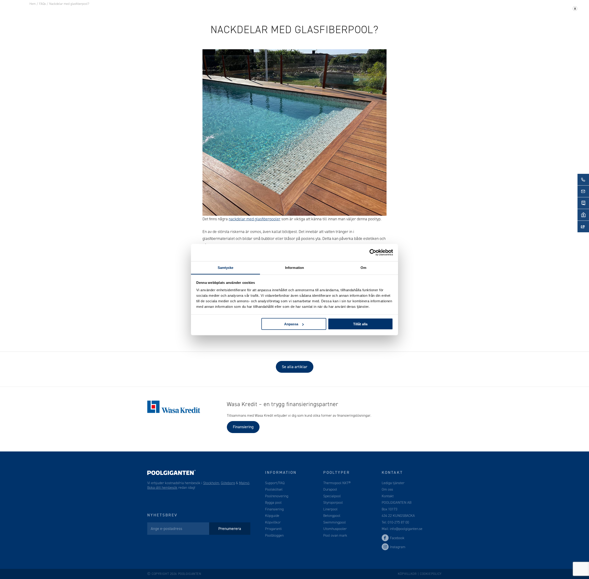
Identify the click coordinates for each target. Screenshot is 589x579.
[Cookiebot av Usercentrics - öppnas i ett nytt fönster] (373, 252)
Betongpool (331, 515)
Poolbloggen (274, 535)
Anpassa (291, 324)
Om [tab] (363, 267)
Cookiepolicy (431, 574)
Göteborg (228, 482)
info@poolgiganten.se (405, 528)
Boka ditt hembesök (162, 487)
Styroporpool (333, 502)
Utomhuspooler (335, 528)
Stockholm (211, 482)
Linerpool (330, 509)
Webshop (152, 11)
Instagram (397, 546)
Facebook (397, 537)
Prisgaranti (273, 528)
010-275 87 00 (398, 522)
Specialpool (332, 496)
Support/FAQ (542, 11)
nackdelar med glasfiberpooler (254, 219)
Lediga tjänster (393, 482)
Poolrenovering (276, 496)
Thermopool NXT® (337, 482)
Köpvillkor (273, 522)
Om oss (488, 11)
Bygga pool (273, 502)
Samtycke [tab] (226, 267)
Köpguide (272, 515)
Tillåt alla (360, 324)
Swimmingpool (334, 522)
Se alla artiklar (294, 367)
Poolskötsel (274, 489)
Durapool (330, 489)
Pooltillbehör (120, 11)
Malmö (244, 482)
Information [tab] (294, 267)
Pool (92, 11)
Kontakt (512, 11)
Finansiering (243, 427)
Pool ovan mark (335, 535)
